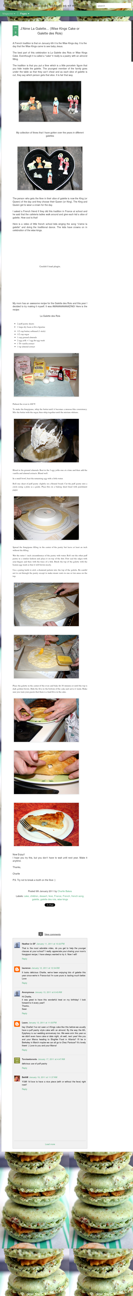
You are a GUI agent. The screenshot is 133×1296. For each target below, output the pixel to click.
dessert (43, 896)
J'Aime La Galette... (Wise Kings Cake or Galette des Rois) (49, 30)
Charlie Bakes (65, 891)
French (66, 896)
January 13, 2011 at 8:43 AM (48, 992)
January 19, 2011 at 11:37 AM (43, 1077)
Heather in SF (29, 943)
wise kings (62, 899)
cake (26, 896)
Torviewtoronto (29, 1059)
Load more (50, 1144)
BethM (25, 1077)
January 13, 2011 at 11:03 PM (43, 1022)
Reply (24, 958)
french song (77, 896)
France (57, 896)
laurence (26, 967)
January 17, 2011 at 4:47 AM (51, 1059)
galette (35, 899)
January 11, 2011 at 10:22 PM (50, 943)
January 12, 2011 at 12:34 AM (45, 967)
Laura (25, 1022)
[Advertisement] (105, 76)
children (34, 896)
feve (50, 896)
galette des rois (48, 899)
